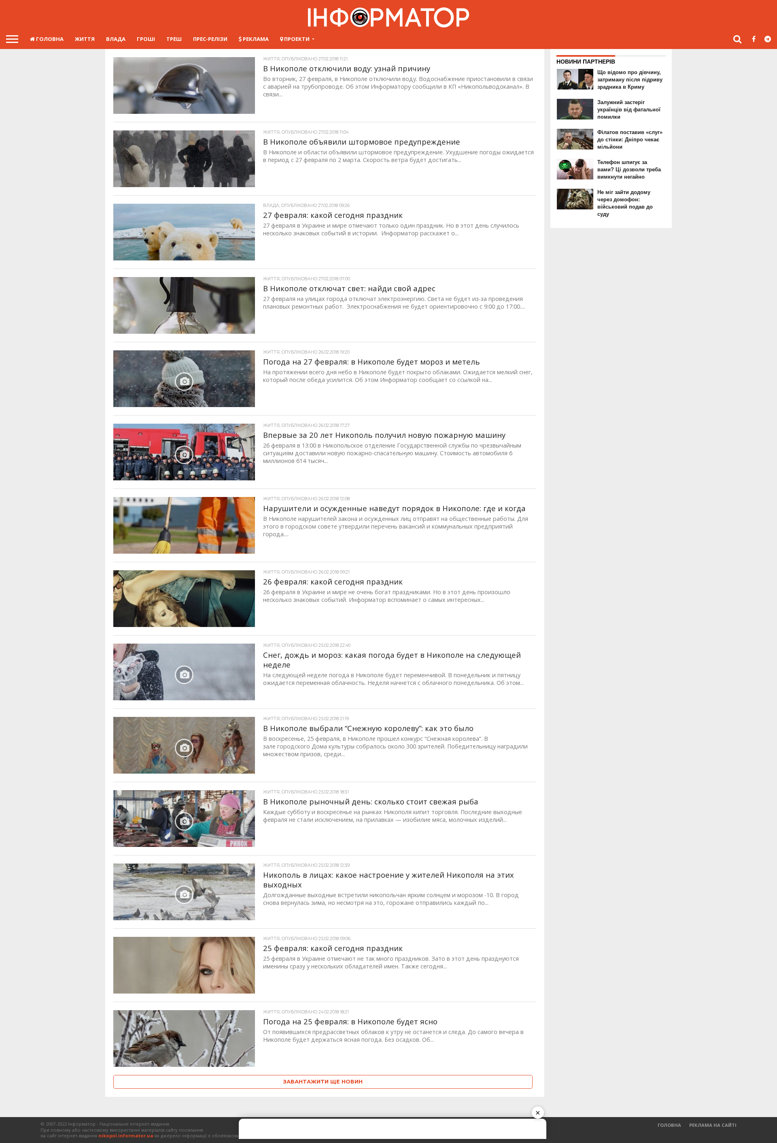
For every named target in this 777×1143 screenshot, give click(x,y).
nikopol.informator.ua (125, 1135)
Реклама (255, 39)
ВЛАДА (115, 39)
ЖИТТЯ (85, 39)
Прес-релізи (210, 39)
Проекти (296, 39)
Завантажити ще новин (323, 1082)
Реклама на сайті (713, 1125)
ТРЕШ (174, 39)
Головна (49, 39)
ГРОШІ (146, 39)
